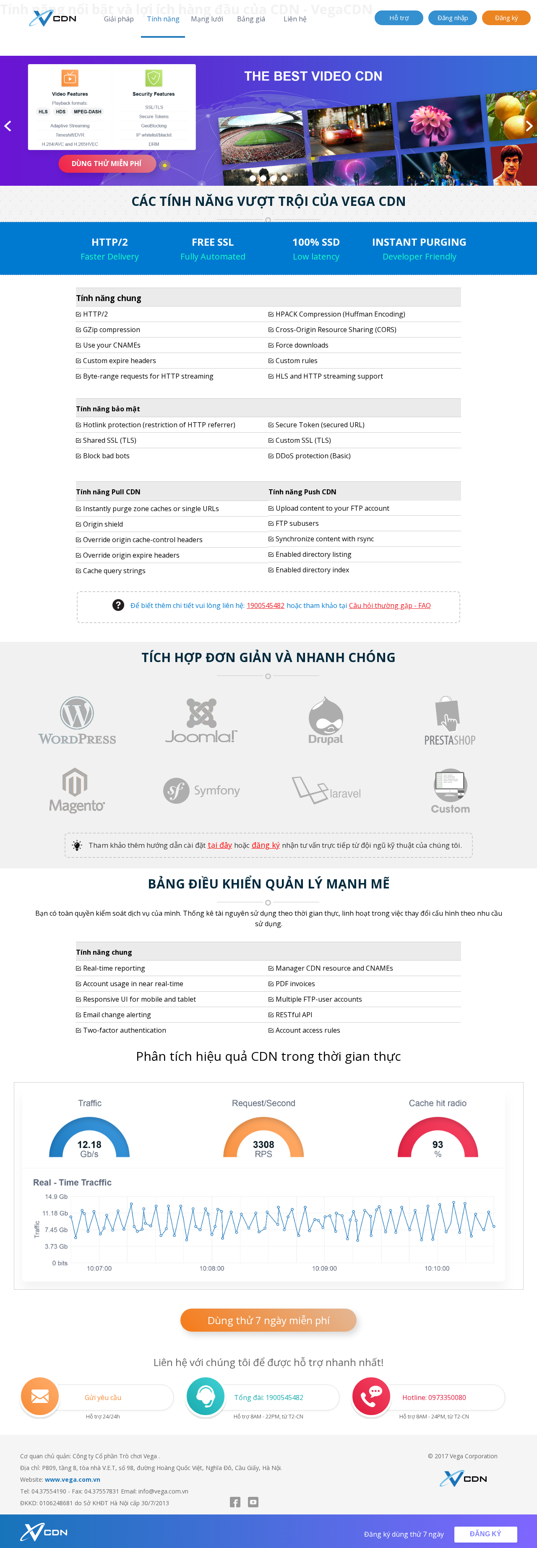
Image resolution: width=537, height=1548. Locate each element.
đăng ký (266, 845)
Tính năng (163, 18)
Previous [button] (7, 126)
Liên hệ (295, 18)
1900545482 (265, 605)
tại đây (220, 845)
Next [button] (529, 126)
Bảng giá (251, 18)
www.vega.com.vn (72, 1479)
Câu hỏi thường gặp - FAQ (390, 605)
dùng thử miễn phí (106, 163)
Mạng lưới (207, 18)
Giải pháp (119, 18)
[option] (268, 121)
